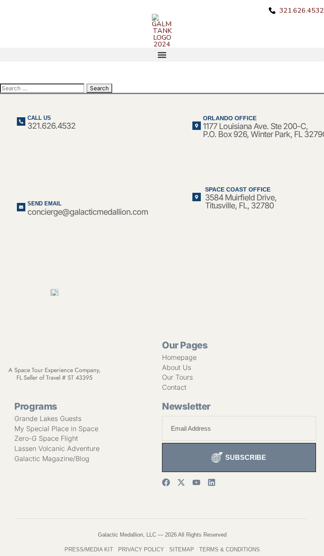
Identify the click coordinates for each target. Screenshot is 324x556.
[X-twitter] (181, 482)
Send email (44, 203)
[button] (162, 55)
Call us (39, 118)
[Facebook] (166, 482)
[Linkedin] (212, 482)
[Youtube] (196, 482)
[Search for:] (43, 88)
